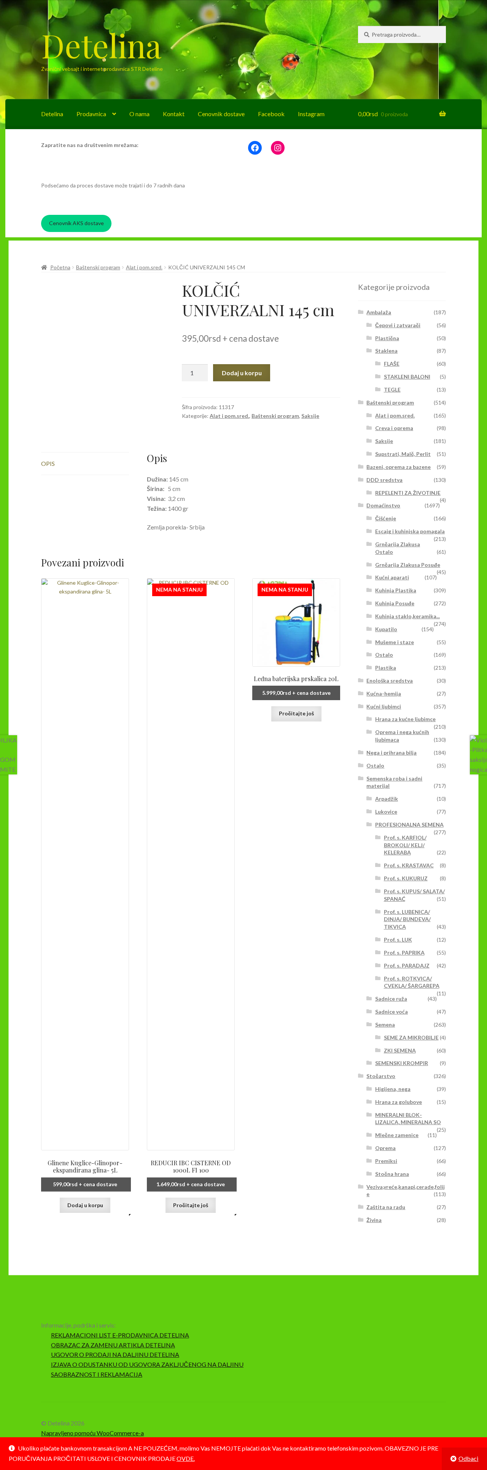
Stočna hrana (392, 1174)
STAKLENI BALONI (407, 376)
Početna (60, 267)
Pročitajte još (190, 1205)
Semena (385, 1024)
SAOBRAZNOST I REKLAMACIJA (96, 1374)
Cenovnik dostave (221, 113)
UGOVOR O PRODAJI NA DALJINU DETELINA (115, 1354)
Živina (374, 1220)
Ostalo (384, 654)
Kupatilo (386, 629)
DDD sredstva (384, 480)
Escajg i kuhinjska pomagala (410, 531)
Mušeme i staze (394, 642)
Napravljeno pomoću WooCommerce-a (92, 1432)
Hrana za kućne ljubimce (405, 719)
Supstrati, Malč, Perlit (403, 454)
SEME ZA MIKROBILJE (411, 1037)
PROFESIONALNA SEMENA (409, 824)
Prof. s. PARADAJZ (407, 965)
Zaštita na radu (385, 1207)
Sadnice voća (391, 1011)
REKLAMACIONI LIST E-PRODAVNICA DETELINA (120, 1335)
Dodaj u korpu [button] (85, 1205)
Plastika (385, 667)
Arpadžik (386, 798)
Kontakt (174, 113)
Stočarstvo (380, 1076)
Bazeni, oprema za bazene (398, 467)
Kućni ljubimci (383, 706)
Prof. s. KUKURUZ (406, 878)
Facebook (271, 113)
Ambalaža (378, 312)
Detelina (101, 45)
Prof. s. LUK (398, 939)
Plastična (387, 338)
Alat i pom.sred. (144, 267)
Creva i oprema (394, 428)
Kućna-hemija (383, 693)
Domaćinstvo (383, 505)
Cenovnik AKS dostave (76, 223)
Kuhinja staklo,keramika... (407, 616)
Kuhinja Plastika (395, 590)
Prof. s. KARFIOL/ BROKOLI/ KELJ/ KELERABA (405, 845)
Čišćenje (385, 518)
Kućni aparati (392, 577)
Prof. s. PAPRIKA (404, 952)
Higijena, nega (393, 1089)
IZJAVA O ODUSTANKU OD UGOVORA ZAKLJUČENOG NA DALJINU (147, 1364)
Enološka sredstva (389, 680)
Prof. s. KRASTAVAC (409, 865)
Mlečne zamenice (397, 1135)
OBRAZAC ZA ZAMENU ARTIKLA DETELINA (113, 1344)
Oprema (385, 1148)
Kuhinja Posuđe (394, 603)
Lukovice (386, 811)
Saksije (310, 416)
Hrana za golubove (398, 1102)
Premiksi (386, 1161)
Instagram (311, 113)
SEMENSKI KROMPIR (401, 1063)
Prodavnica (91, 113)
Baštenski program (98, 267)
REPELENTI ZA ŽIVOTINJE (408, 492)
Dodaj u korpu (242, 372)
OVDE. (186, 1458)
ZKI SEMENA (400, 1050)
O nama (139, 113)
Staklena (386, 350)
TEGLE (392, 389)
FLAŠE (391, 363)
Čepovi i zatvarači (397, 325)
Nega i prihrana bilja (391, 752)
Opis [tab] (48, 463)
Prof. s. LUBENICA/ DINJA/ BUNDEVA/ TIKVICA (407, 919)
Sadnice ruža (391, 998)
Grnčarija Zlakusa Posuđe (407, 564)
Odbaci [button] (468, 1458)
